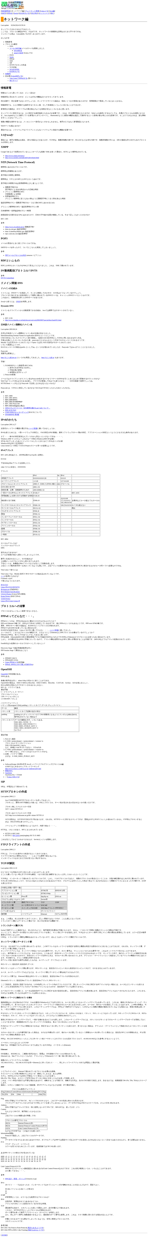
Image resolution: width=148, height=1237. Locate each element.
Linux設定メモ (16, 76)
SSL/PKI (34, 13)
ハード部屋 (33, 428)
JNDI (18, 301)
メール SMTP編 (15, 48)
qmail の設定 (18, 53)
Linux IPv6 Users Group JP (10, 601)
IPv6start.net (5, 589)
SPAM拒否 (18, 51)
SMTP (3, 13)
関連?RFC (9, 771)
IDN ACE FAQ (10, 410)
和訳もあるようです (35, 1228)
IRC (52, 13)
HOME (4, 1235)
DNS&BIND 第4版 (12, 414)
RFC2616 (16, 835)
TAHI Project (5, 599)
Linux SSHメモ (13, 777)
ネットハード (44, 13)
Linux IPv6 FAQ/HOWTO (10, 587)
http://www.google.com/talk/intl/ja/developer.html (22, 158)
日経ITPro (29, 664)
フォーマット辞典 (32, 11)
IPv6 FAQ (4, 585)
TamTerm (8, 773)
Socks (16, 13)
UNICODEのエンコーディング (17, 412)
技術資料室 (5, 11)
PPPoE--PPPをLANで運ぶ (15, 664)
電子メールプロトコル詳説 (15, 255)
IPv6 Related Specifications (10, 592)
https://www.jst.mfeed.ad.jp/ (14, 227)
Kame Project (5, 596)
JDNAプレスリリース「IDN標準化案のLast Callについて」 (27, 408)
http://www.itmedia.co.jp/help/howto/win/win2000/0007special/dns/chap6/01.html (33, 320)
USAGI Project (6, 594)
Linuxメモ (44, 11)
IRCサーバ (14, 81)
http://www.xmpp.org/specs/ (14, 156)
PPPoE (9, 13)
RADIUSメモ (25, 13)
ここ (2, 576)
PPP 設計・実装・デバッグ (15, 1179)
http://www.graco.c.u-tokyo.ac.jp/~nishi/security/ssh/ (23, 769)
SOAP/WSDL (15, 69)
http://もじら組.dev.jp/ (9, 357)
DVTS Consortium (7, 278)
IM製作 (8, 74)
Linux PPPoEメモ (11, 662)
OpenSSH (4, 674)
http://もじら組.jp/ (47, 357)
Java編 (52, 11)
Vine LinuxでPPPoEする (18, 78)
